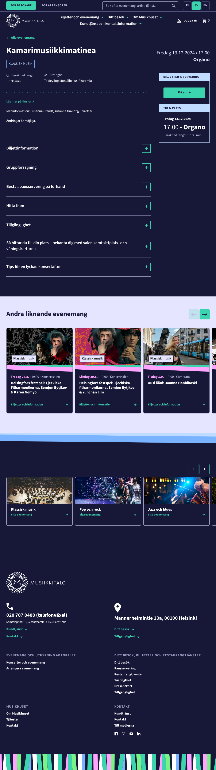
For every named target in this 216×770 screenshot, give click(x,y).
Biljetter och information (27, 404)
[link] (206, 20)
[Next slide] (205, 314)
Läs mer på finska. (19, 101)
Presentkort (123, 686)
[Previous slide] (194, 314)
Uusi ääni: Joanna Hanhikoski (172, 383)
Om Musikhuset (17, 713)
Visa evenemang (21, 515)
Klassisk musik (20, 64)
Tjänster (12, 719)
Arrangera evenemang (22, 668)
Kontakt (12, 637)
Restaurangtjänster (128, 674)
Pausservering (124, 668)
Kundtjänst (14, 629)
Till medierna (124, 725)
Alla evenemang (23, 37)
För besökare (21, 5)
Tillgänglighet (124, 637)
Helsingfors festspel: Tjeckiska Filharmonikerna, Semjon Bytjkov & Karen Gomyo (39, 388)
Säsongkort (122, 680)
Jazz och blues (160, 509)
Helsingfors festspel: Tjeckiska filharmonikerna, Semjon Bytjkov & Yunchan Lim (107, 388)
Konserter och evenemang (25, 662)
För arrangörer (54, 5)
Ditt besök (122, 629)
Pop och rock (90, 509)
